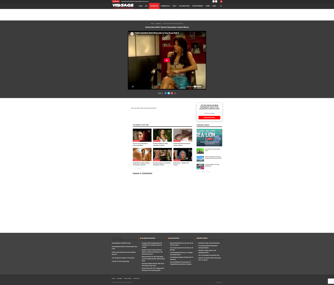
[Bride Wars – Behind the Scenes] (182, 154)
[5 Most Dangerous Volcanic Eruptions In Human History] (200, 159)
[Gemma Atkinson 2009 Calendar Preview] (162, 135)
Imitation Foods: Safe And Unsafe (209, 243)
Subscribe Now (209, 117)
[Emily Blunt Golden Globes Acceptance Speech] (142, 154)
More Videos (203, 238)
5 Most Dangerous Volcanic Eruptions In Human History (213, 157)
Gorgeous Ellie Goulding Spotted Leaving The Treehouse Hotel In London (152, 245)
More (214, 6)
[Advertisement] (167, 15)
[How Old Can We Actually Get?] (200, 151)
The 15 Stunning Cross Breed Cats (208, 255)
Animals (209, 139)
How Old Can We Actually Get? (212, 149)
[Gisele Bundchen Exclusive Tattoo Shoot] (182, 135)
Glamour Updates (148, 238)
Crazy (174, 6)
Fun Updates (174, 238)
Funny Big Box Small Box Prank (121, 243)
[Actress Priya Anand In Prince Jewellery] (142, 135)
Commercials (165, 6)
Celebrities (154, 6)
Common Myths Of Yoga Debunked (212, 165)
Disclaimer (119, 278)
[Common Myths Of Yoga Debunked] (200, 166)
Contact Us (136, 278)
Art (146, 6)
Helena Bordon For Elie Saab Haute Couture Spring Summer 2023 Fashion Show (153, 259)
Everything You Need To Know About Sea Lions (134, 1)
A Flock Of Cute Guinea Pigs (120, 261)
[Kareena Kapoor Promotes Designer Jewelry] (162, 154)
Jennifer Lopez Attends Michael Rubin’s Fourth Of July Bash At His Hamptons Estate (152, 252)
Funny (208, 6)
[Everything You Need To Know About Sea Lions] (209, 137)
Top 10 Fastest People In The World (123, 258)
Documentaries (184, 6)
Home (140, 6)
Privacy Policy (127, 278)
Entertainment (197, 6)
